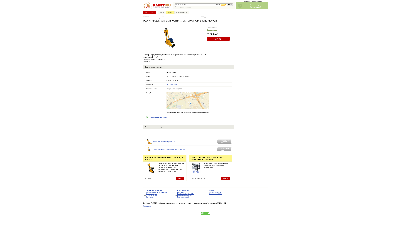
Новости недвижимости (184, 195)
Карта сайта (147, 206)
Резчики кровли (212, 27)
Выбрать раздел (149, 12)
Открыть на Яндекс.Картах (158, 117)
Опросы (211, 190)
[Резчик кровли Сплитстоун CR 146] (149, 144)
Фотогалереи (150, 197)
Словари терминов (215, 192)
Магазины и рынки (183, 190)
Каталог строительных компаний (156, 192)
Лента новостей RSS (215, 194)
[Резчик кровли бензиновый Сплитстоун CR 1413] (150, 173)
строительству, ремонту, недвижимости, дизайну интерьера (197, 203)
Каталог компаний (181, 12)
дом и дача (167, 7)
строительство (156, 7)
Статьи (162, 12)
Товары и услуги (151, 194)
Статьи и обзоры (151, 195)
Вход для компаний (257, 1)
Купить (218, 39)
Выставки (180, 192)
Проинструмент (212, 30)
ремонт (162, 7)
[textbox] (201, 4)
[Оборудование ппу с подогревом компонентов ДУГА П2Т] (196, 173)
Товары (170, 12)
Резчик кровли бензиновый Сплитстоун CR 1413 (164, 158)
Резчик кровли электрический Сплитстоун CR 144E (169, 149)
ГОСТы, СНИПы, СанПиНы (185, 194)
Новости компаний (183, 197)
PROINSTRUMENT (172, 84)
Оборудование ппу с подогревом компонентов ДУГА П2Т (206, 158)
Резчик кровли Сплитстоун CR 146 (164, 141)
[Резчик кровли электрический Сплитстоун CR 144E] (149, 152)
